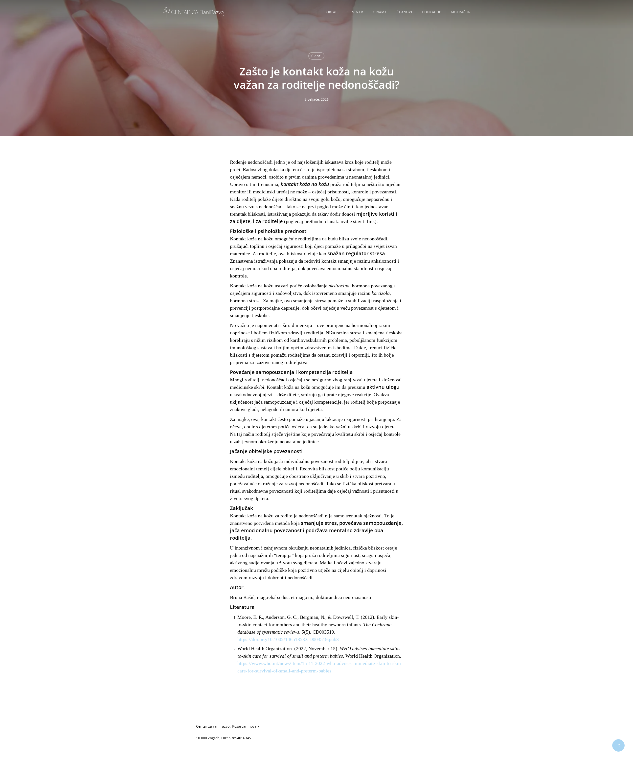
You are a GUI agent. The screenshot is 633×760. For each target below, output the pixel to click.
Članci (316, 55)
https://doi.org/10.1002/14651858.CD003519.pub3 (288, 639)
